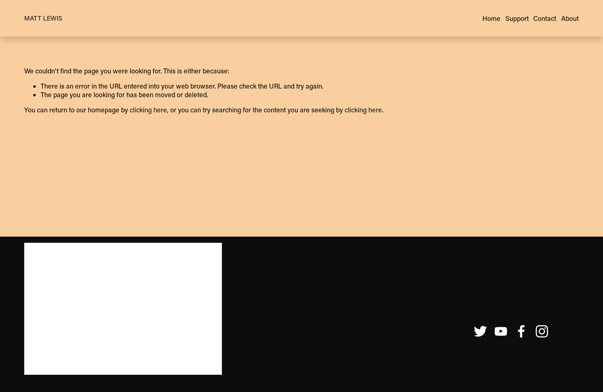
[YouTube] (500, 331)
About (570, 18)
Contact (544, 18)
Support (517, 18)
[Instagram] (541, 331)
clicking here (148, 109)
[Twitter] (480, 331)
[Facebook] (521, 331)
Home (491, 18)
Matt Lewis (43, 18)
